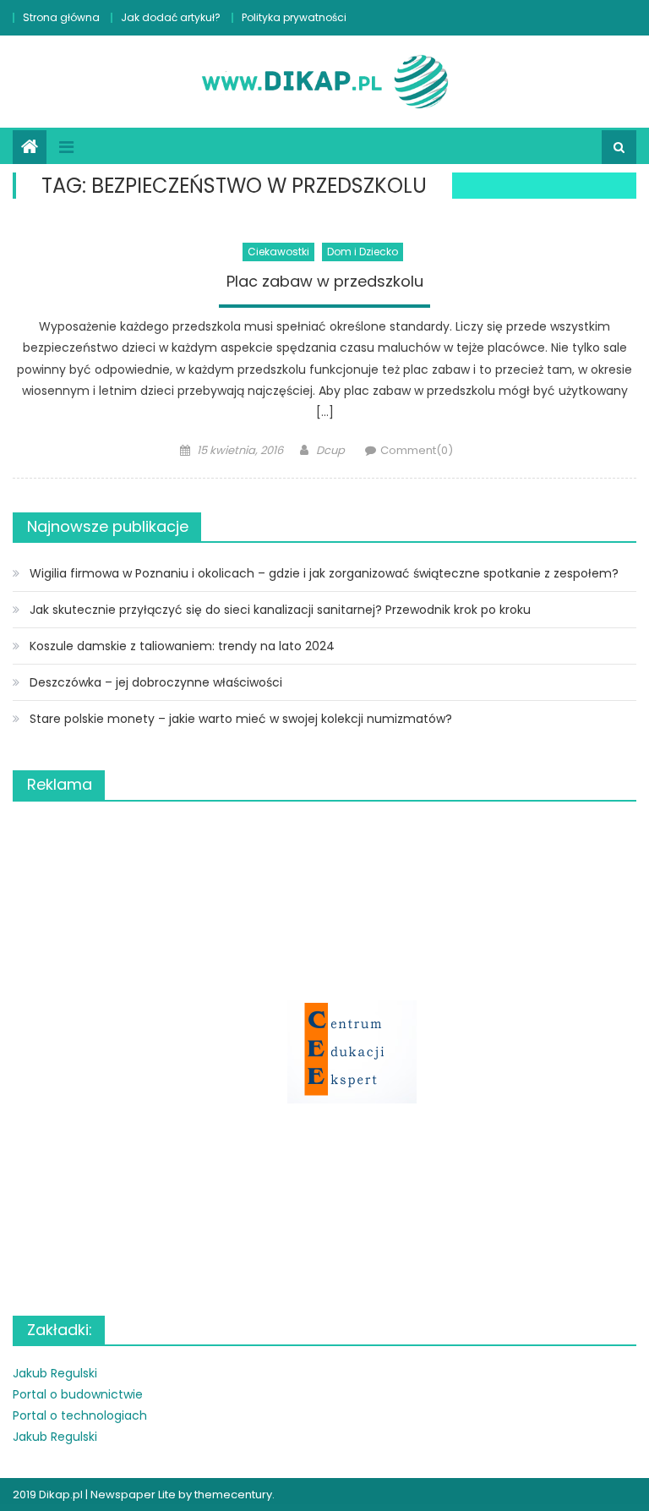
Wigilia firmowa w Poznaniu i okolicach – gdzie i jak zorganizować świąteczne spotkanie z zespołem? (324, 573)
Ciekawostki (278, 251)
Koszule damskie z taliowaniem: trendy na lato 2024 (182, 646)
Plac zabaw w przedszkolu (324, 281)
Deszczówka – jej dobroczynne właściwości (156, 682)
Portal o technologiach (80, 1415)
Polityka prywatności (294, 17)
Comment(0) (416, 450)
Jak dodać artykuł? (171, 17)
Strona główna (61, 17)
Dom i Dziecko (362, 251)
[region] (324, 1052)
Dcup (330, 450)
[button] (324, 1052)
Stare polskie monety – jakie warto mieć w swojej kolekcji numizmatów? (241, 718)
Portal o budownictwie (78, 1394)
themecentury (233, 1494)
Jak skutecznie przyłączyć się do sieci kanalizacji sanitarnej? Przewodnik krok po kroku (280, 609)
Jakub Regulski (55, 1373)
